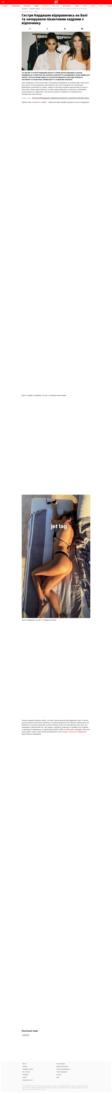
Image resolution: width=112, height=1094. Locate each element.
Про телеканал (26, 1072)
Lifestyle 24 (25, 8)
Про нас (24, 1063)
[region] (34, 1048)
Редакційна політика (27, 1069)
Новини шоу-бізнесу (34, 8)
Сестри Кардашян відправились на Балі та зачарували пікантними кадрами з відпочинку (64, 8)
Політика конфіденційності (63, 1069)
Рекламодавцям (60, 1063)
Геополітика (16, 6)
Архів (57, 1077)
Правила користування (62, 1066)
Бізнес (36, 6)
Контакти (58, 1074)
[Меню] (3, 2)
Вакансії (24, 1077)
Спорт (85, 6)
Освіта (101, 6)
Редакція (24, 1066)
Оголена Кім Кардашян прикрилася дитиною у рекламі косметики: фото (60, 98)
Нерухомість (67, 6)
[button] (30, 28)
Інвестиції (55, 6)
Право (77, 6)
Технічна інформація (61, 1072)
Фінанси (45, 6)
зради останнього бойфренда (74, 732)
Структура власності (27, 1080)
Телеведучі (25, 1074)
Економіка (27, 6)
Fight (93, 6)
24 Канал (4, 6)
